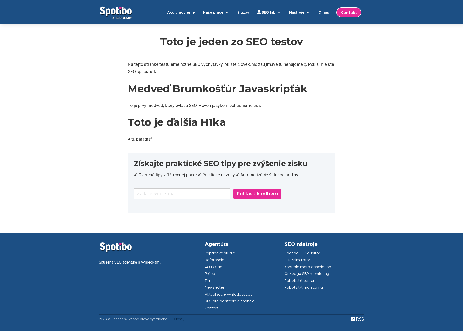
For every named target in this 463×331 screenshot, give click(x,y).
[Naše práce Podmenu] (227, 12)
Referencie (214, 259)
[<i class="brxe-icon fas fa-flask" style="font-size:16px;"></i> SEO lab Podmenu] (279, 12)
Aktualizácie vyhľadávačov (228, 294)
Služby (243, 12)
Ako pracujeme (181, 12)
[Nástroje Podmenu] (308, 12)
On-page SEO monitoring (307, 273)
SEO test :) (176, 319)
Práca (210, 273)
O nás (323, 12)
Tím (208, 280)
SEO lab (268, 12)
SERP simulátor (297, 259)
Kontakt (348, 12)
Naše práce (213, 12)
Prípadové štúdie (220, 252)
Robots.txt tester (299, 280)
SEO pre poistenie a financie (230, 300)
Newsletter (214, 287)
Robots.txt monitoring (304, 287)
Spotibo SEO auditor (302, 252)
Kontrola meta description (308, 266)
